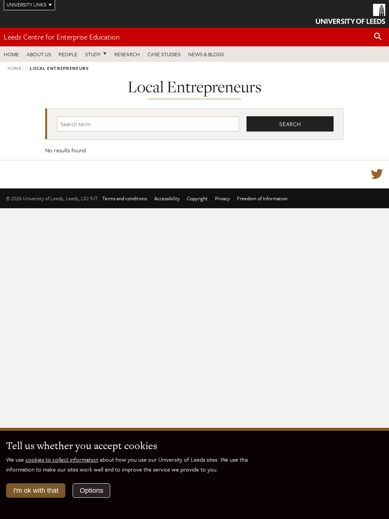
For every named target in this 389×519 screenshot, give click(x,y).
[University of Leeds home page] (350, 13)
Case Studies (163, 54)
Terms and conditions (124, 198)
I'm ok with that (36, 490)
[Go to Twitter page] (377, 174)
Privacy (222, 198)
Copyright (197, 198)
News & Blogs (206, 54)
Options (91, 490)
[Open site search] (378, 36)
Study (93, 54)
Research (127, 54)
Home (11, 54)
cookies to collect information (61, 459)
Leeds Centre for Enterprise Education (62, 37)
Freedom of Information (262, 198)
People (68, 54)
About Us (39, 54)
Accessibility (167, 198)
